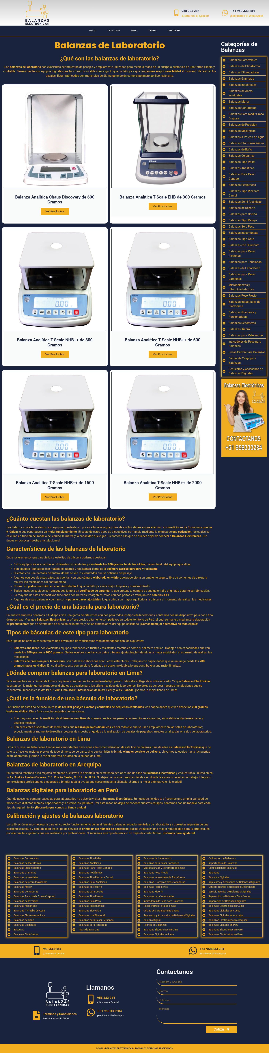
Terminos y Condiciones (60, 1014)
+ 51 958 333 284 (242, 11)
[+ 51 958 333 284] (225, 12)
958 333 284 (190, 11)
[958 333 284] (176, 12)
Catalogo (114, 30)
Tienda (152, 30)
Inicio (92, 30)
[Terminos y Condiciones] (36, 1015)
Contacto (174, 30)
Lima (134, 30)
